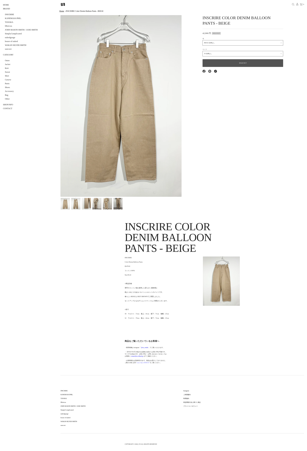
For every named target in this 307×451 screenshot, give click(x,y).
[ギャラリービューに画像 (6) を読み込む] (118, 203)
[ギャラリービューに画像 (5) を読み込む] (107, 203)
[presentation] (121, 106)
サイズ (205, 49)
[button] (293, 4)
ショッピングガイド (143, 362)
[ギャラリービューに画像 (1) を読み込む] (65, 203)
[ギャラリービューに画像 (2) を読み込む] (75, 203)
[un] (63, 4)
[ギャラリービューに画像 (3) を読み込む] (86, 203)
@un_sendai (144, 347)
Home (61, 11)
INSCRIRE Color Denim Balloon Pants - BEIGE (84, 11)
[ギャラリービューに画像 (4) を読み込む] (96, 203)
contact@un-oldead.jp (137, 356)
